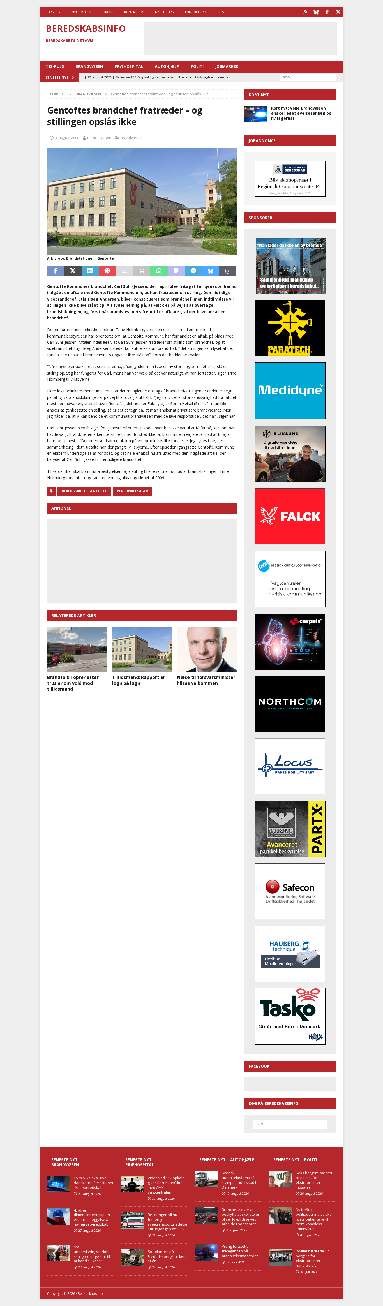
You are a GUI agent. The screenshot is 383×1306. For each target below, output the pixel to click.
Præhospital (129, 66)
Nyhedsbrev (81, 12)
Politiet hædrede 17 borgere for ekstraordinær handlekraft (312, 1258)
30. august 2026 (163, 1198)
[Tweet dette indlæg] (72, 271)
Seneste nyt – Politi (295, 1159)
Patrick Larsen (99, 137)
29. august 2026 (89, 1194)
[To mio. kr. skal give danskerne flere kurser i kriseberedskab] (58, 1184)
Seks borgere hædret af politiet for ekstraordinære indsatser (314, 1180)
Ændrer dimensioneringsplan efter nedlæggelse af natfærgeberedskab (92, 1217)
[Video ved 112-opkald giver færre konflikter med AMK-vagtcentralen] (132, 1184)
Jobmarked (227, 66)
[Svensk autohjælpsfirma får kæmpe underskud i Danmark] (206, 1179)
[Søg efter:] (308, 77)
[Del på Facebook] (55, 271)
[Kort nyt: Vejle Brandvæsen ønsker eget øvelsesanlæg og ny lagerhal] (255, 114)
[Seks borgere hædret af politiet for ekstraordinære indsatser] (280, 1179)
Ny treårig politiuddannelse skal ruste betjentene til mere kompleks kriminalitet (314, 1219)
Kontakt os (134, 12)
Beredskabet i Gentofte (84, 491)
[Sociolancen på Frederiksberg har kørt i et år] (132, 1257)
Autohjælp (167, 66)
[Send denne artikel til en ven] (124, 271)
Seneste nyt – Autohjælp (227, 1159)
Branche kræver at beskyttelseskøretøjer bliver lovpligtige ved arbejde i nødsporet (240, 1216)
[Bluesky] (316, 12)
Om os (108, 12)
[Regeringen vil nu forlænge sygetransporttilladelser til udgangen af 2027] (132, 1220)
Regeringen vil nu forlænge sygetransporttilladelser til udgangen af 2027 (167, 1221)
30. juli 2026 (308, 1272)
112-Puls (55, 66)
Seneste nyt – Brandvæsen (66, 1162)
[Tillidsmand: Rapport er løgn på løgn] (142, 649)
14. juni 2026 (235, 1262)
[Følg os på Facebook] (327, 12)
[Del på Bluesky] (210, 271)
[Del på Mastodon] (176, 271)
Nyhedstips (164, 12)
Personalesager (132, 491)
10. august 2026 (237, 1193)
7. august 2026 (236, 1230)
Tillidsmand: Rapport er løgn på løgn (138, 680)
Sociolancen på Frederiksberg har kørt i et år (168, 1256)
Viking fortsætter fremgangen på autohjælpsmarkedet (240, 1251)
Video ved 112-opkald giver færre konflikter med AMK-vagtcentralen (166, 1185)
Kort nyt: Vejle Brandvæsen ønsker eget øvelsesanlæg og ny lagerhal (301, 113)
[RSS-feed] (305, 12)
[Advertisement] (240, 37)
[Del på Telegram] (193, 271)
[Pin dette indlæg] (107, 271)
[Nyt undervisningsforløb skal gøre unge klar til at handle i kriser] (58, 1253)
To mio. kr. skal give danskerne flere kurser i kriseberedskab (94, 1182)
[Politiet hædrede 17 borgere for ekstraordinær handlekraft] (280, 1257)
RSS (221, 12)
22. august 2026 (163, 1267)
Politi (197, 66)
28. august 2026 (163, 1235)
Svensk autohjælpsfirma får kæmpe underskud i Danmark (239, 1180)
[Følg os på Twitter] (338, 12)
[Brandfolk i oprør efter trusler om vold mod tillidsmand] (77, 649)
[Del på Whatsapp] (158, 271)
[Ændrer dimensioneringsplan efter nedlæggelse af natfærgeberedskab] (58, 1216)
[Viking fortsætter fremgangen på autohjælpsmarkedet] (206, 1252)
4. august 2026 (310, 1235)
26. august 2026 (311, 1193)
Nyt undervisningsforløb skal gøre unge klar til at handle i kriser (92, 1254)
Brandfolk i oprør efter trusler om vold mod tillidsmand (73, 683)
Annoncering (196, 12)
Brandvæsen (89, 66)
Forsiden (53, 12)
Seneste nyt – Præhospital (140, 1162)
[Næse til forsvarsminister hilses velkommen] (207, 649)
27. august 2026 (89, 1230)
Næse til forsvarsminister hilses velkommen (206, 680)
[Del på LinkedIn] (90, 271)
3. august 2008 (67, 137)
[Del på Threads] (227, 271)
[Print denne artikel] (141, 271)
